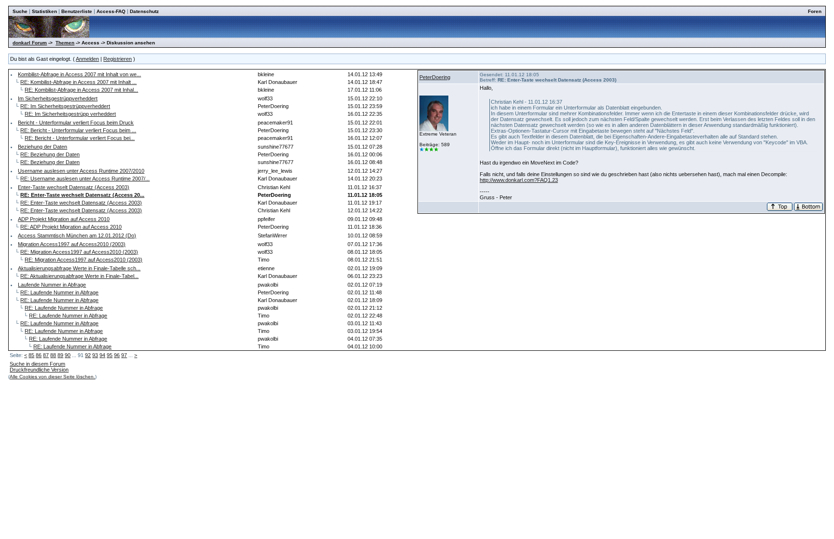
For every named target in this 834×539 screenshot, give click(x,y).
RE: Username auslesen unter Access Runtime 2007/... (85, 178)
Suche (20, 11)
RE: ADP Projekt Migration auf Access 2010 (71, 227)
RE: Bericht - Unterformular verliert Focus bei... (80, 138)
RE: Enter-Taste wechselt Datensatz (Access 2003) (81, 203)
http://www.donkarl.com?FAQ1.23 (519, 180)
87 (46, 355)
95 (109, 355)
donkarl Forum (30, 42)
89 (60, 355)
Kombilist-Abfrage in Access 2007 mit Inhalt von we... (79, 74)
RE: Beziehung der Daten (50, 154)
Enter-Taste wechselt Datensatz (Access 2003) (73, 187)
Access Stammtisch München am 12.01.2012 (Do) (77, 235)
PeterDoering (434, 77)
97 (124, 355)
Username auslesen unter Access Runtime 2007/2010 (81, 171)
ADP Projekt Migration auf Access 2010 (64, 219)
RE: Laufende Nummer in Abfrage (59, 292)
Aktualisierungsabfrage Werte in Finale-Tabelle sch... (79, 268)
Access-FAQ (111, 11)
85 (31, 355)
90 (67, 355)
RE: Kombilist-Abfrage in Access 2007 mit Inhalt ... (78, 82)
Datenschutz (144, 11)
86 (39, 355)
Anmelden (87, 59)
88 (53, 355)
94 (102, 355)
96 (117, 355)
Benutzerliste (76, 11)
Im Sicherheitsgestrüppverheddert (57, 98)
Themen (65, 42)
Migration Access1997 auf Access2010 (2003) (71, 244)
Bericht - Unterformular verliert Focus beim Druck (76, 122)
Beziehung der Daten (42, 147)
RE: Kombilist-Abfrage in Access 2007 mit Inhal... (81, 90)
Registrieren (117, 59)
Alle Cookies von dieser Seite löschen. (52, 376)
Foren (814, 11)
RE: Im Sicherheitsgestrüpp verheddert (70, 114)
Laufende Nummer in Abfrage (52, 285)
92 (88, 355)
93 (95, 355)
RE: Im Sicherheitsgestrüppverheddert (65, 106)
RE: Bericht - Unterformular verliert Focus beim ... (78, 130)
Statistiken (44, 11)
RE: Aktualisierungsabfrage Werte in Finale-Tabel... (79, 276)
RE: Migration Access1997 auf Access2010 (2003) (79, 252)
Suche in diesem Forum (37, 364)
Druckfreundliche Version (39, 370)
